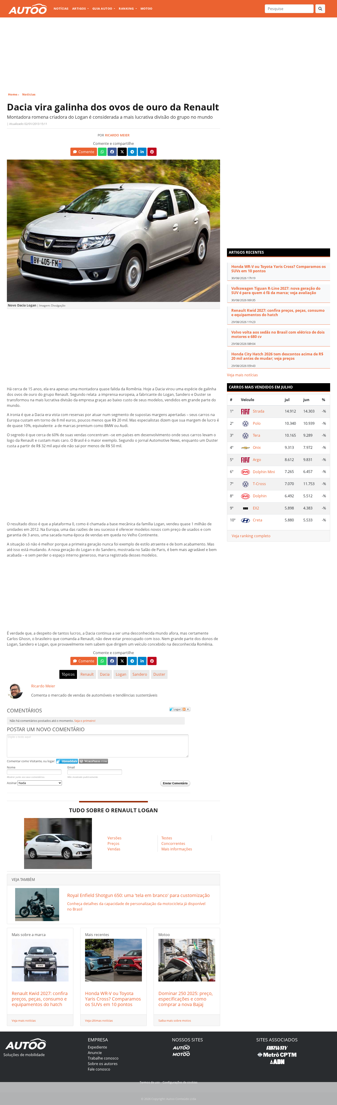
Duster (159, 674)
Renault (87, 674)
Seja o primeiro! (84, 721)
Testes (166, 838)
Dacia (105, 674)
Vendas (114, 849)
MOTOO (146, 8)
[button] (83, 152)
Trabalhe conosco (103, 1058)
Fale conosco (99, 1069)
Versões (115, 838)
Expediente (97, 1047)
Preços (113, 843)
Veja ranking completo (251, 535)
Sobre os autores (103, 1063)
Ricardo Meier (117, 135)
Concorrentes (173, 843)
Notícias (61, 8)
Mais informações (176, 849)
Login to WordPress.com (93, 761)
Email (71, 767)
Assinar (12, 783)
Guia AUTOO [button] (102, 8)
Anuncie (95, 1052)
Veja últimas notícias (99, 1020)
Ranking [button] (127, 8)
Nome (11, 767)
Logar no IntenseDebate (67, 761)
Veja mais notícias (24, 1020)
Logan (121, 674)
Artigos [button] (79, 8)
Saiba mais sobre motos (174, 1020)
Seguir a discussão (186, 709)
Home (12, 94)
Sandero (140, 674)
